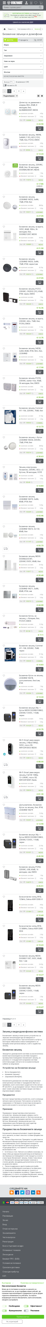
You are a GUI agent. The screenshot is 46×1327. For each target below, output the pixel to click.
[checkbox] (4, 1306)
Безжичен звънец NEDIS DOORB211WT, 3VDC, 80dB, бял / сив (30, 958)
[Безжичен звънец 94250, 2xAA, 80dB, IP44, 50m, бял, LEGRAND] (10, 357)
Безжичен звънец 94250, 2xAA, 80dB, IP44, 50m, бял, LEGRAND (30, 351)
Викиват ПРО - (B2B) (11, 1259)
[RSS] (38, 1192)
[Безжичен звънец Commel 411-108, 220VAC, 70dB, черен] (10, 654)
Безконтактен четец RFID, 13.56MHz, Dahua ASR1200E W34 (31, 928)
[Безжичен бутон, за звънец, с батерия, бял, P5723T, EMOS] (10, 624)
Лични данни (8, 1255)
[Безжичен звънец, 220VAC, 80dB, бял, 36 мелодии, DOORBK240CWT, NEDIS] (10, 173)
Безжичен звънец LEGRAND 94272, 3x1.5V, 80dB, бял (29, 529)
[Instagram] (28, 1192)
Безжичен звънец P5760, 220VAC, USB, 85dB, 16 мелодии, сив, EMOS (30, 869)
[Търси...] (40, 7)
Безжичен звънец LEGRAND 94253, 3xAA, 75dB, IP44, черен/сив (29, 261)
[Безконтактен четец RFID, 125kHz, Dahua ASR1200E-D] (10, 905)
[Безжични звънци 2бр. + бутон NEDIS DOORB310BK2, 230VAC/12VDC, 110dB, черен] (10, 716)
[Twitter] (22, 1192)
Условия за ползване (12, 1263)
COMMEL (39, 423)
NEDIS (41, 120)
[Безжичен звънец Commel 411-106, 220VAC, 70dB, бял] (10, 417)
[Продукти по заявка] (31, 2)
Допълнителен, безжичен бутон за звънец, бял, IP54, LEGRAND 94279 (31, 807)
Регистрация (8, 1242)
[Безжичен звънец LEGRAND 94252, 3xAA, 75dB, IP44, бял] (10, 205)
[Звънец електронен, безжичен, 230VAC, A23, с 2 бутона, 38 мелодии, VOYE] (10, 476)
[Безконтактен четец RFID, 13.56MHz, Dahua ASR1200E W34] (10, 934)
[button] (8, 1283)
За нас (5, 1220)
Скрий (39, 40)
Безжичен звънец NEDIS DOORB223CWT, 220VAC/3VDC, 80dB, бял (30, 559)
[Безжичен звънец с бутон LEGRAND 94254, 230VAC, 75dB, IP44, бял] (10, 446)
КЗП (4, 1276)
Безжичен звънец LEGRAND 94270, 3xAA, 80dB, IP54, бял (29, 499)
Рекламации (8, 1216)
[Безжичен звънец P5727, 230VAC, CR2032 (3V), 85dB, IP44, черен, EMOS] (10, 297)
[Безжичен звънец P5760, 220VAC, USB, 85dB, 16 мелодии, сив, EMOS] (10, 875)
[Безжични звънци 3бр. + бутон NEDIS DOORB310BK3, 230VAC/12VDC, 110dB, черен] (10, 843)
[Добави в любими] (4, 102)
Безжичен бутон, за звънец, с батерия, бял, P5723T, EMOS (29, 618)
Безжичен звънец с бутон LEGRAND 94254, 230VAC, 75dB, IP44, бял (30, 440)
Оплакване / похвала (11, 1250)
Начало (6, 1212)
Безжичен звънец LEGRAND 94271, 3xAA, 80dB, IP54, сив (29, 588)
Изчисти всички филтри (14, 76)
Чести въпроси (9, 1237)
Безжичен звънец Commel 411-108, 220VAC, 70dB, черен (31, 648)
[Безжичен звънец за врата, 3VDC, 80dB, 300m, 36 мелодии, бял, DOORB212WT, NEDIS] (10, 235)
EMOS (41, 150)
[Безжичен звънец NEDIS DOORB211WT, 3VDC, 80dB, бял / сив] (10, 964)
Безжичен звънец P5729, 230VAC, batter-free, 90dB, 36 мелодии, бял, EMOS (30, 380)
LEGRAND (39, 212)
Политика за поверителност (32, 1283)
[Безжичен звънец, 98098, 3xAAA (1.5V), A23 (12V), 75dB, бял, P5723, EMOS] (10, 143)
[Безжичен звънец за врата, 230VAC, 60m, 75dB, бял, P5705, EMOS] (10, 327)
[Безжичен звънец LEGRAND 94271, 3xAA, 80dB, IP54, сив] (10, 595)
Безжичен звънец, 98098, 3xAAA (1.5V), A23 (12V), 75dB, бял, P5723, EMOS (30, 137)
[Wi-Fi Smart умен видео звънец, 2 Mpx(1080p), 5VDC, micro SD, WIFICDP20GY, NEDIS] (10, 749)
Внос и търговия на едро (13, 1246)
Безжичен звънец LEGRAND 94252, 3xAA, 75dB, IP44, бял (29, 199)
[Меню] (4, 2)
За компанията (9, 1233)
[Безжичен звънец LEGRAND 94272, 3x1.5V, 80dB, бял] (10, 535)
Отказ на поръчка (10, 1229)
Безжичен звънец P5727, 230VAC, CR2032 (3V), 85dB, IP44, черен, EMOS (31, 291)
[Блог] (12, 1192)
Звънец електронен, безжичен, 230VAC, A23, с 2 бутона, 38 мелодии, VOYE (31, 469)
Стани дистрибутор (11, 1272)
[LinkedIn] (33, 1192)
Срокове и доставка (11, 1267)
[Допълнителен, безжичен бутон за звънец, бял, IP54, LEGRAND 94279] (10, 813)
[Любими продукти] (35, 2)
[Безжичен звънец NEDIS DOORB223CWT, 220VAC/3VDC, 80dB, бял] (10, 565)
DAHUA (40, 911)
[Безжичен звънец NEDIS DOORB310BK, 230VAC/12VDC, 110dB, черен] (10, 994)
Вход (5, 1224)
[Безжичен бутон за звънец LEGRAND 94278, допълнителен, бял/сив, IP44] (10, 684)
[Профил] (26, 2)
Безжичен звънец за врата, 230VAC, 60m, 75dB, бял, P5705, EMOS (31, 321)
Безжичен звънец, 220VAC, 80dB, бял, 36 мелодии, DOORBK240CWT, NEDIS (31, 167)
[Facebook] (17, 1192)
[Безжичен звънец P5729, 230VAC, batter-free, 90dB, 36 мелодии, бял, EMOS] (10, 387)
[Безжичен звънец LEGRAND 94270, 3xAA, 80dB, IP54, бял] (10, 505)
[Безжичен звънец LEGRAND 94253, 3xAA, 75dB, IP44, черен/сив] (10, 267)
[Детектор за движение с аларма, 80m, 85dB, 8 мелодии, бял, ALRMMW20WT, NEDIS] (10, 111)
